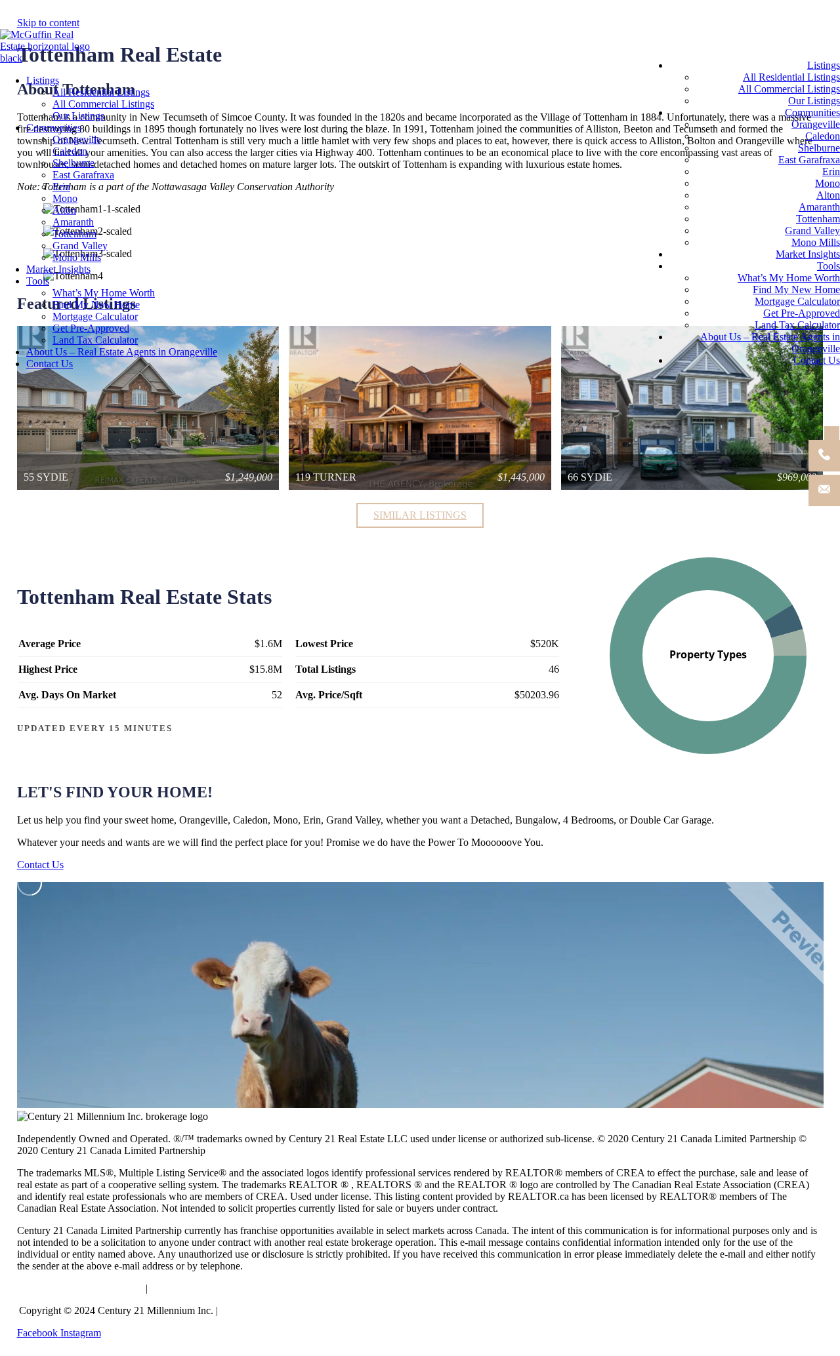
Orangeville (76, 139)
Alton (64, 210)
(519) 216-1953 (185, 1288)
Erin (61, 186)
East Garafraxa (83, 174)
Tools (37, 281)
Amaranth (73, 222)
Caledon (69, 151)
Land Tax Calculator (95, 340)
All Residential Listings (101, 92)
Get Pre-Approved (90, 328)
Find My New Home (96, 304)
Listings (42, 80)
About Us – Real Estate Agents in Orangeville (121, 351)
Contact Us (49, 363)
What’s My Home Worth (103, 292)
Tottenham (74, 233)
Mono (64, 198)
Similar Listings (420, 515)
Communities (53, 127)
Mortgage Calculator (95, 316)
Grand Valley (80, 245)
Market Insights (58, 269)
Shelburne (73, 163)
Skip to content (48, 22)
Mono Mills (76, 257)
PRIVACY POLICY (263, 1310)
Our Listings (78, 115)
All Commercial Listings (103, 104)
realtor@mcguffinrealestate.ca (80, 1288)
